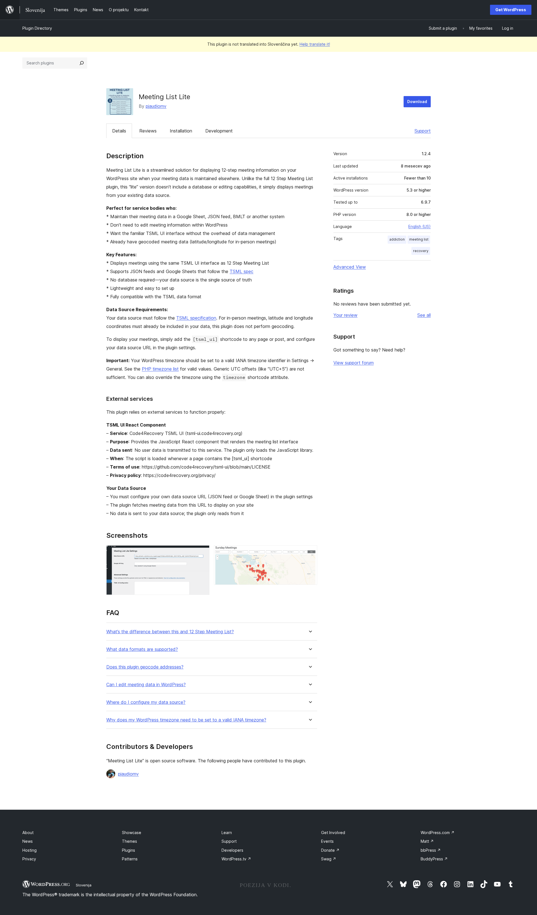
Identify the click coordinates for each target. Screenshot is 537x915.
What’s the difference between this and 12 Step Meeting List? (170, 631)
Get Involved (333, 832)
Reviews (148, 131)
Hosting (29, 850)
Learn (227, 832)
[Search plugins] (81, 63)
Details (119, 131)
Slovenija (83, 885)
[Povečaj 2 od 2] (309, 553)
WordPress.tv (236, 858)
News (27, 841)
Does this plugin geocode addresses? (144, 667)
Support (422, 131)
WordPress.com (437, 832)
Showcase (131, 832)
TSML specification (196, 318)
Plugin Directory (37, 28)
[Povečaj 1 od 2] (202, 553)
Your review (345, 315)
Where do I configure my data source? (145, 702)
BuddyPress (434, 858)
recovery (420, 251)
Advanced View (349, 267)
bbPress (431, 850)
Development (219, 131)
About (28, 832)
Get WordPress (510, 9)
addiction (397, 239)
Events (327, 841)
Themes (129, 841)
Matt (427, 841)
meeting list (418, 239)
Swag (328, 858)
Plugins (128, 850)
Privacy (29, 858)
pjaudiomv (156, 106)
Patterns (130, 858)
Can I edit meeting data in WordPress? (146, 684)
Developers (232, 850)
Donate (330, 850)
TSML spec (241, 271)
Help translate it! (315, 44)
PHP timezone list (160, 369)
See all (424, 315)
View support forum (353, 362)
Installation (181, 131)
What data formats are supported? (142, 649)
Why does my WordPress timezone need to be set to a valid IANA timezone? (186, 720)
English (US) (419, 226)
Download (417, 101)
